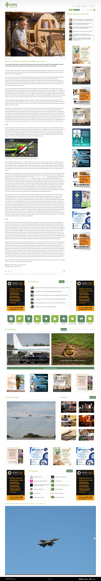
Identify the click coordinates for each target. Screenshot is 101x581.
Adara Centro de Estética (60, 476)
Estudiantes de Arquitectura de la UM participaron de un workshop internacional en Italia (83, 35)
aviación (22, 274)
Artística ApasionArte (38, 489)
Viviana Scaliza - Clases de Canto (86, 424)
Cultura (80, 329)
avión (34, 274)
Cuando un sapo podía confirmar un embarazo (72, 360)
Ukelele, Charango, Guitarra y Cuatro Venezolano (68, 424)
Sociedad (63, 329)
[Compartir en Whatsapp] (8, 271)
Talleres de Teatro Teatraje (86, 410)
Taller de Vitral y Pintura (86, 438)
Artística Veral (37, 493)
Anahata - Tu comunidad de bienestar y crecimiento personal (42, 485)
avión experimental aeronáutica (14, 274)
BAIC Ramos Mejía (59, 493)
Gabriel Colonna (55, 274)
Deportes (86, 329)
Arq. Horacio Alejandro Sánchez (62, 485)
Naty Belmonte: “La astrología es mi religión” (83, 31)
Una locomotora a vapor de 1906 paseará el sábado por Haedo (48, 291)
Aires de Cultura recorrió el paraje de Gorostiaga (45, 306)
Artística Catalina (59, 489)
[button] (63, 34)
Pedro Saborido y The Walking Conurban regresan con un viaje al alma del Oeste (52, 287)
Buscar (83, 6)
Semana (62, 281)
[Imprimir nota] (64, 271)
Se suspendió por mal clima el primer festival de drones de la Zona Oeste (50, 299)
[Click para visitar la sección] (11, 318)
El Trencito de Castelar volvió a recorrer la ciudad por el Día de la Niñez (50, 302)
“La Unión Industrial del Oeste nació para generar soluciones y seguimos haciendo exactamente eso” (82, 38)
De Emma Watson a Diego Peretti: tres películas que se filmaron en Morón (28, 360)
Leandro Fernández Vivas (46, 274)
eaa (31, 274)
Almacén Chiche (58, 481)
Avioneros (92, 329)
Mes (67, 281)
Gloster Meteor (28, 178)
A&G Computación (38, 476)
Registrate (77, 9)
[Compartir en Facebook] (11, 271)
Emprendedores (72, 329)
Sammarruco (37, 274)
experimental (27, 274)
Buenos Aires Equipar (59, 497)
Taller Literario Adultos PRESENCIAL (68, 438)
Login (71, 9)
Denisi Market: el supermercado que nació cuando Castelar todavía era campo (82, 24)
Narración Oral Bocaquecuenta (69, 410)
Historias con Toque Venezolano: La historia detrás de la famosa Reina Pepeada (82, 27)
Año (71, 281)
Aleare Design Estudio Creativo (40, 481)
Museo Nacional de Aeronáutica (40, 176)
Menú (91, 6)
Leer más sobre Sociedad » (50, 368)
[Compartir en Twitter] (6, 271)
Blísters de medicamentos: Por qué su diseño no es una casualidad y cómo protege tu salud (83, 20)
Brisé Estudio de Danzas (39, 497)
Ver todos (92, 397)
